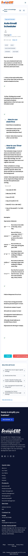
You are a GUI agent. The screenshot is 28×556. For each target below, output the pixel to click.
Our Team (4, 470)
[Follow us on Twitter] (2, 456)
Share (14, 40)
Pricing (3, 475)
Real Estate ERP (6, 486)
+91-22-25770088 (6, 517)
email (6, 45)
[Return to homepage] (11, 432)
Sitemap (14, 546)
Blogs (4, 544)
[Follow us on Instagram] (8, 456)
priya (12, 45)
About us (4, 468)
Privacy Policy (19, 544)
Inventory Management (8, 493)
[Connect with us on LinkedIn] (10, 456)
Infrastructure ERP (6, 488)
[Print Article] (20, 10)
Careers (4, 478)
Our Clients (5, 473)
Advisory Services (6, 507)
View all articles (6, 400)
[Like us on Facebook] (5, 456)
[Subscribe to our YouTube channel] (13, 456)
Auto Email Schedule (10, 48)
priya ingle (15, 51)
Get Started (6, 419)
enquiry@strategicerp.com (9, 522)
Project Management (7, 491)
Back (8, 356)
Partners (4, 480)
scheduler (7, 51)
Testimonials (11, 544)
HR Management (6, 496)
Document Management (8, 500)
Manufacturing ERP (7, 498)
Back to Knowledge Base (10, 10)
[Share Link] (23, 10)
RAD (3, 509)
